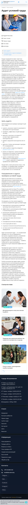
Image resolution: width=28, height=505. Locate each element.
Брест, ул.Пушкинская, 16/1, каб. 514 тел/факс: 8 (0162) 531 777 (11, 387)
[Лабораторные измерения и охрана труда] (8, 2)
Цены (2, 429)
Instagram (4, 486)
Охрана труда (5, 418)
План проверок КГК (6, 449)
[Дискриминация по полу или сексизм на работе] (14, 301)
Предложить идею (6, 457)
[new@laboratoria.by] (2, 472)
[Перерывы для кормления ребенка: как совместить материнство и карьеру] (14, 329)
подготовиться (17, 186)
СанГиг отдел (4, 421)
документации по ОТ (8, 149)
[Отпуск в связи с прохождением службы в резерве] (14, 357)
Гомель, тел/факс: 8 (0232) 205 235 (12, 391)
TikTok (3, 490)
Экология (3, 423)
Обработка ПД (5, 460)
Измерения (4, 413)
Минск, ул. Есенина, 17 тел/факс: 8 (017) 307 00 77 (8, 383)
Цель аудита (7, 51)
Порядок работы (5, 444)
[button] (20, 2)
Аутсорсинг (4, 426)
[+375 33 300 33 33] (2, 470)
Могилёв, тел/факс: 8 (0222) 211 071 (12, 396)
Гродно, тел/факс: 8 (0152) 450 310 (12, 394)
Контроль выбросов (6, 415)
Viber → (4, 479)
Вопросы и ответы (6, 446)
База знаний (4, 454)
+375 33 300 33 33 (8, 470)
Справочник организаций (8, 452)
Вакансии (3, 431)
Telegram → (5, 475)
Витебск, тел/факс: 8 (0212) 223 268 (12, 399)
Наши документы (6, 441)
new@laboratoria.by (9, 472)
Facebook (4, 482)
